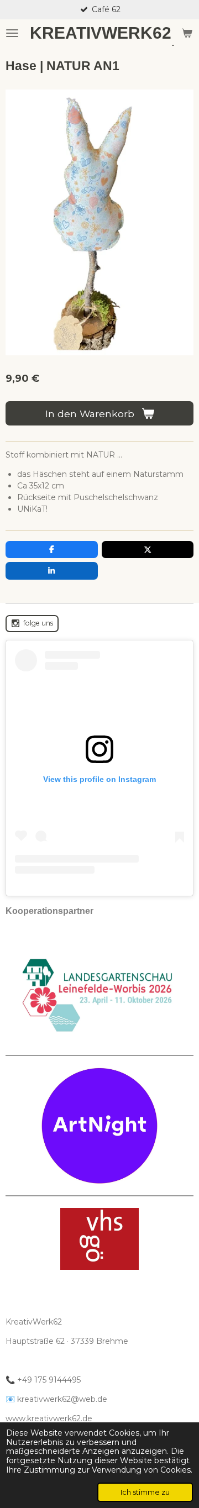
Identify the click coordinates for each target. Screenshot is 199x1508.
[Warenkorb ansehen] (187, 33)
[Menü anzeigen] (12, 33)
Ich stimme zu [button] (145, 1492)
